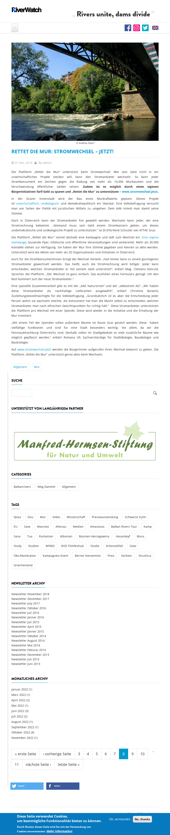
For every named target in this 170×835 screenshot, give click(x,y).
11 (17, 764)
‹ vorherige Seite (57, 753)
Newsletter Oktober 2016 (28, 608)
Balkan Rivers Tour (124, 526)
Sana (17, 536)
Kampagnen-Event (55, 556)
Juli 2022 (17, 716)
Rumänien (46, 536)
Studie (94, 546)
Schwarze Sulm (135, 517)
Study (18, 546)
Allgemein (20, 367)
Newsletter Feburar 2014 (28, 650)
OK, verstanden (119, 819)
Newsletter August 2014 (28, 640)
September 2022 (22, 727)
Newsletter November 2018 (30, 594)
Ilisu (30, 517)
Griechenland (23, 565)
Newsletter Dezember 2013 (30, 655)
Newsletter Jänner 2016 (27, 617)
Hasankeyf (123, 536)
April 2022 (18, 700)
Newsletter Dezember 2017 (30, 599)
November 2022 (22, 738)
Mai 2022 (17, 705)
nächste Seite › (38, 764)
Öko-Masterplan (25, 556)
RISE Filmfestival (72, 546)
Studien (33, 546)
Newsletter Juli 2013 (25, 659)
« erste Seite (25, 753)
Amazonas (97, 526)
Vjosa (17, 517)
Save (27, 526)
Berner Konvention (88, 556)
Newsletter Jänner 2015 (27, 631)
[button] (27, 786)
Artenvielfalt (114, 546)
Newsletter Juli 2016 (25, 613)
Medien (78, 526)
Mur (37, 367)
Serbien (126, 556)
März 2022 (18, 695)
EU (15, 526)
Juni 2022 (17, 711)
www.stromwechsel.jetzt (140, 192)
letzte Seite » (69, 764)
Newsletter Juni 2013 (25, 664)
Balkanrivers (22, 487)
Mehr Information (59, 831)
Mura (140, 536)
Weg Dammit (46, 487)
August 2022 (20, 722)
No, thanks (142, 819)
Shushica (144, 556)
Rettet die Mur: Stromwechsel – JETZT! (62, 151)
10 (142, 753)
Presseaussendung (105, 517)
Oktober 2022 (20, 732)
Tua (29, 536)
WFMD (50, 546)
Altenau (61, 526)
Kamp (148, 526)
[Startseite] (26, 9)
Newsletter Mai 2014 (25, 645)
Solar (133, 546)
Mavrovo (43, 526)
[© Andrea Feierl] (85, 91)
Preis (111, 556)
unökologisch (51, 203)
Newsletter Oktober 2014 (28, 636)
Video (56, 517)
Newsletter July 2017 (25, 603)
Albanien (66, 536)
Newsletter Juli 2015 (25, 622)
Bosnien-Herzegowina (94, 536)
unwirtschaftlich (27, 203)
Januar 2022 (19, 689)
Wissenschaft (76, 517)
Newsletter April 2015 (26, 627)
